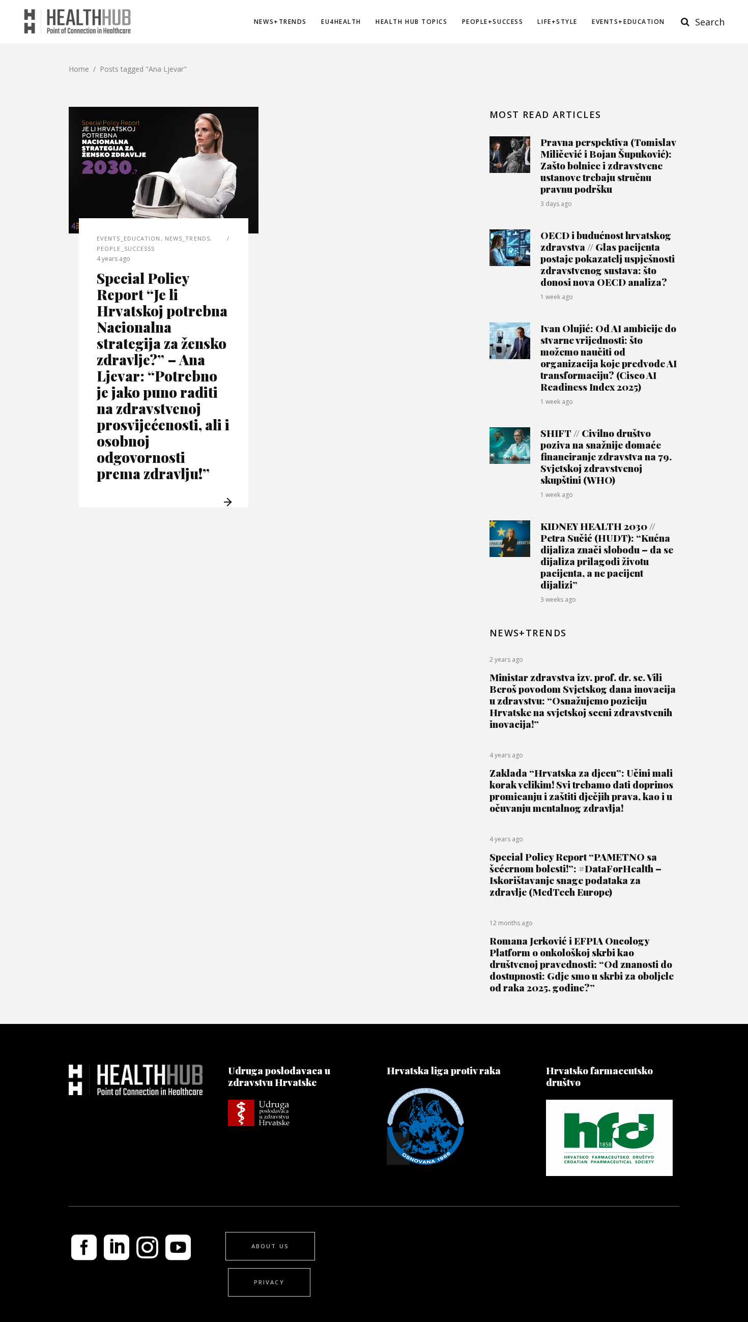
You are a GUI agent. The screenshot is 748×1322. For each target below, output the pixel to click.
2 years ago (506, 659)
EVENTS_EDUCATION (129, 238)
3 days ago (556, 203)
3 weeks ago (558, 599)
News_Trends (187, 238)
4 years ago (113, 258)
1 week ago (556, 296)
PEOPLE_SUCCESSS (126, 248)
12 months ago (511, 923)
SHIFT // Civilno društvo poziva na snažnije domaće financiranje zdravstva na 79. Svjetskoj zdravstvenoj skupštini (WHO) (606, 456)
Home (79, 69)
